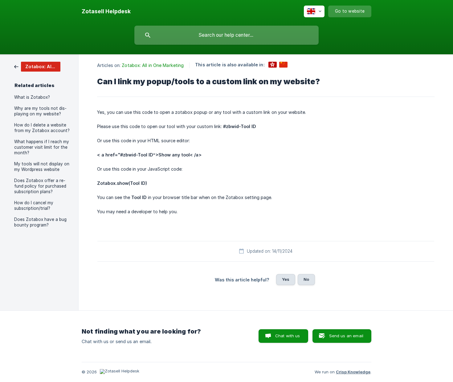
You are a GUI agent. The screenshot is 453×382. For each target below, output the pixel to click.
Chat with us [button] (287, 335)
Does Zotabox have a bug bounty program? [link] (40, 222)
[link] (37, 66)
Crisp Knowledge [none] (353, 371)
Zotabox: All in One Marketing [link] (153, 65)
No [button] (306, 279)
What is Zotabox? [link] (32, 97)
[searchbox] (226, 35)
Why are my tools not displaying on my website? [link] (40, 111)
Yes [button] (285, 279)
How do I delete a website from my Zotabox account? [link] (42, 127)
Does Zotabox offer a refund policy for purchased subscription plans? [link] (40, 186)
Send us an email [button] (346, 335)
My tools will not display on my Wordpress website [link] (41, 166)
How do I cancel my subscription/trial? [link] (33, 205)
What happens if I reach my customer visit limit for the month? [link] (41, 147)
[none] (106, 11)
